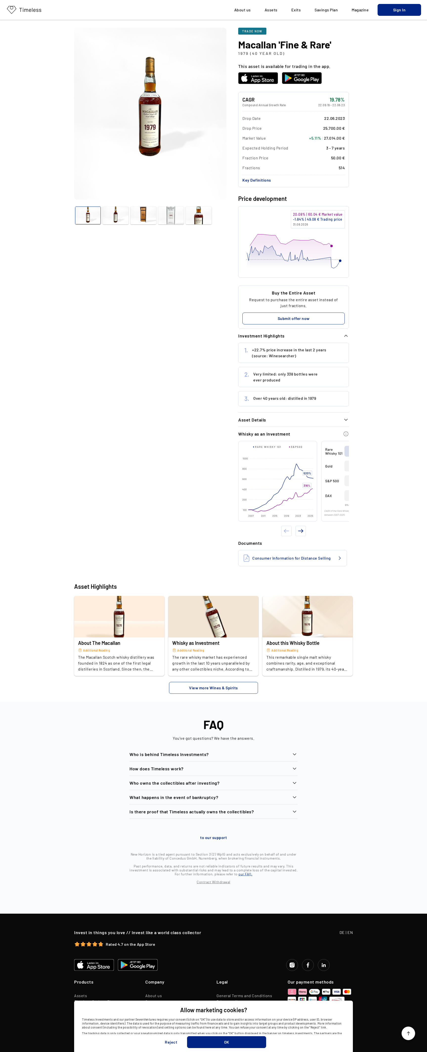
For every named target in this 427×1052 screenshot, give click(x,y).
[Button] (346, 434)
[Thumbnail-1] (115, 215)
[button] (399, 10)
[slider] (293, 242)
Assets (80, 995)
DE (342, 932)
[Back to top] (408, 1033)
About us (153, 995)
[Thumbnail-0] (88, 215)
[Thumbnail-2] (143, 215)
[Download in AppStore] (258, 78)
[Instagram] (292, 965)
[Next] (301, 531)
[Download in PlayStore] (302, 78)
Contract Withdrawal (213, 882)
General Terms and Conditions (244, 995)
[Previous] (286, 531)
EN (350, 932)
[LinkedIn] (324, 965)
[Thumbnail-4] (199, 215)
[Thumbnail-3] (171, 215)
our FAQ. (245, 874)
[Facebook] (308, 965)
